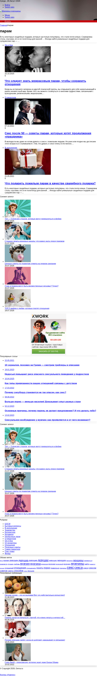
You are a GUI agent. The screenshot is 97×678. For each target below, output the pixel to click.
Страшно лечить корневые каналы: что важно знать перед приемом (34, 241)
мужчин (25, 563)
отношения (20, 568)
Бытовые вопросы (13, 526)
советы (11, 571)
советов (3, 571)
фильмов (31, 571)
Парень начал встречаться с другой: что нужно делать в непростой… (35, 618)
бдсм (1, 560)
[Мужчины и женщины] (10, 11)
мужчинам (44, 564)
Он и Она (9, 541)
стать (25, 571)
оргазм (2, 568)
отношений (9, 568)
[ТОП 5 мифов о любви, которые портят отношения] (18, 306)
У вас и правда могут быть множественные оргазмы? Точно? (31, 286)
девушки (43, 560)
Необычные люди (12, 537)
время (6, 560)
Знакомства (10, 530)
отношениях (31, 568)
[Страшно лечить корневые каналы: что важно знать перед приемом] (18, 239)
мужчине (51, 564)
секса (78, 567)
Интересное (10, 532)
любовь (17, 564)
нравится (92, 564)
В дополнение (11, 528)
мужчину (67, 564)
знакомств (3, 564)
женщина (69, 561)
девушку (53, 560)
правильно (55, 568)
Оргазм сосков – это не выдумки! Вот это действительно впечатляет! (35, 595)
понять (39, 568)
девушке (33, 560)
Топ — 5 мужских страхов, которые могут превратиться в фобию (33, 219)
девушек (13, 560)
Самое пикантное (12, 549)
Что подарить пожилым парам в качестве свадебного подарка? (50, 183)
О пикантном (10, 539)
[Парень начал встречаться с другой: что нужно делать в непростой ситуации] (18, 615)
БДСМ (7, 524)
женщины (78, 560)
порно (47, 568)
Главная (3, 25)
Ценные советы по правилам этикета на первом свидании (30, 264)
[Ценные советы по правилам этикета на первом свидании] (18, 261)
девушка (23, 560)
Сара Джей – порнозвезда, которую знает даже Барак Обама (31, 662)
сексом (92, 568)
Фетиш (8, 554)
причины (63, 568)
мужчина (35, 563)
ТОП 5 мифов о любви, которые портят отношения (27, 308)
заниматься (88, 561)
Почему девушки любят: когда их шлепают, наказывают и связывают (35, 640)
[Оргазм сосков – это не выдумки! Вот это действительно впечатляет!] (18, 593)
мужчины (77, 563)
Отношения (10, 545)
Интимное (9, 534)
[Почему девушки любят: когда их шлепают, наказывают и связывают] (18, 638)
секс (70, 567)
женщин (61, 560)
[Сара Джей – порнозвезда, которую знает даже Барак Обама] (18, 660)
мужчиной (59, 564)
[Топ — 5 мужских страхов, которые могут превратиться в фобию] (18, 217)
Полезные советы (12, 547)
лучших (10, 564)
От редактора (11, 543)
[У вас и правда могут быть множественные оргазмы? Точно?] (18, 284)
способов (18, 571)
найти (87, 564)
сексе (85, 568)
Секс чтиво (9, 551)
